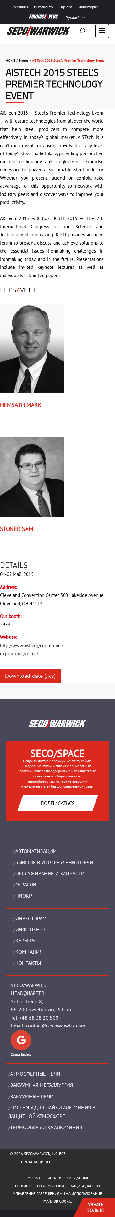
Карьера (66, 6)
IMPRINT (34, 1177)
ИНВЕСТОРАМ (31, 918)
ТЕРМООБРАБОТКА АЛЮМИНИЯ (46, 1127)
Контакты (28, 963)
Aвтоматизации (36, 851)
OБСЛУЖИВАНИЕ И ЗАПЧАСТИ (50, 873)
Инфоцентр (43, 6)
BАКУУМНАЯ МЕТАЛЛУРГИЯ (41, 1085)
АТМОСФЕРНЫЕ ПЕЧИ (35, 1073)
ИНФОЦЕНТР (30, 929)
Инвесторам (88, 6)
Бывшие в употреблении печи (54, 862)
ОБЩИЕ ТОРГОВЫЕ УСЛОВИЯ (39, 1186)
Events (24, 60)
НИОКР (23, 895)
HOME (10, 60)
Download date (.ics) (30, 675)
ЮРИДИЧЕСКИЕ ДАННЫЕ (68, 1177)
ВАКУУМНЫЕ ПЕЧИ (32, 1096)
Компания (20, 6)
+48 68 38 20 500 (38, 1017)
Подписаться (58, 803)
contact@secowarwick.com (55, 1025)
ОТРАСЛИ (25, 884)
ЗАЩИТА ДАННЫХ (85, 1186)
